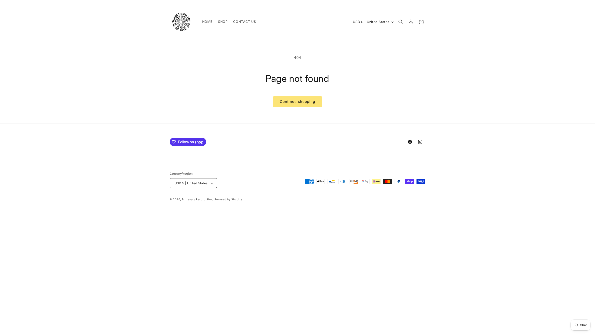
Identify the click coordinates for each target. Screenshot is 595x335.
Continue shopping (297, 101)
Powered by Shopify (228, 199)
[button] (401, 22)
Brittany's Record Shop (198, 199)
